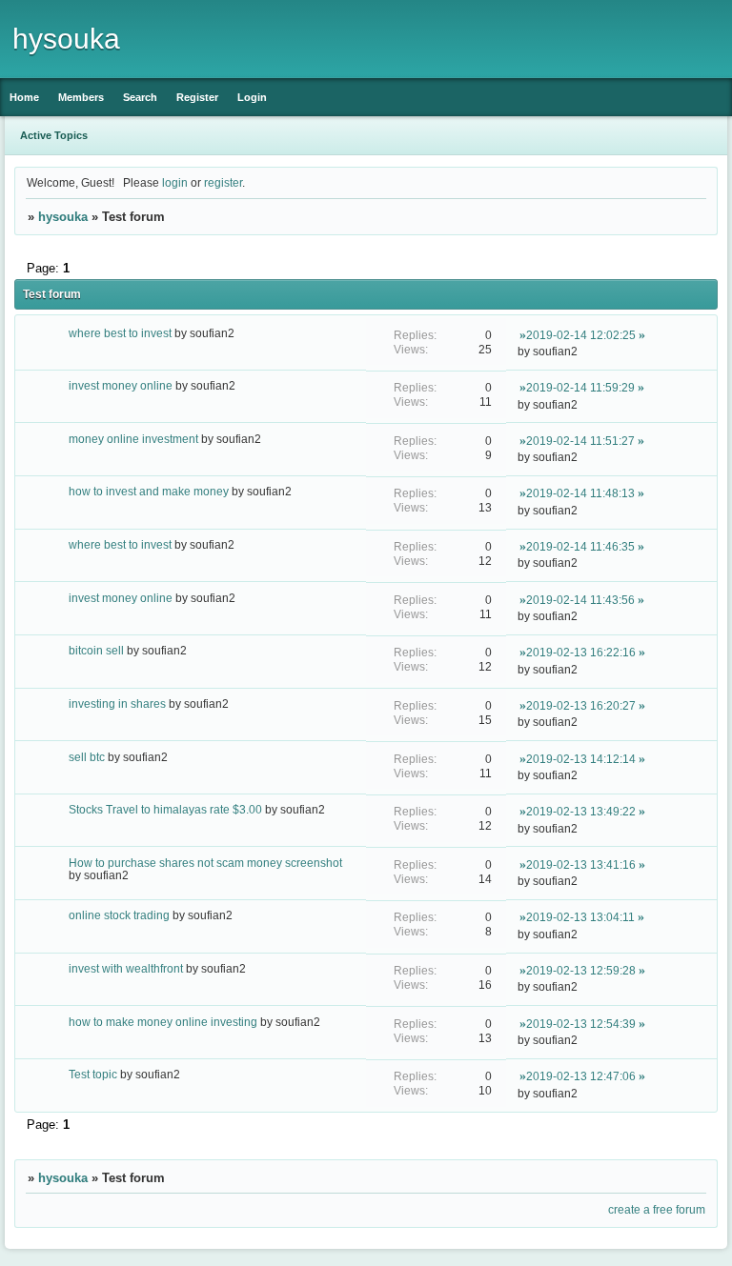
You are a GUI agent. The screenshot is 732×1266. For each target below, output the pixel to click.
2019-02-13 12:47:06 (581, 1076)
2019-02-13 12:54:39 (581, 1023)
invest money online (121, 385)
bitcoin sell (96, 650)
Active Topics (54, 135)
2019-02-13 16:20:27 (581, 705)
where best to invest (120, 333)
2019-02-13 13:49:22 (581, 811)
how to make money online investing (163, 1021)
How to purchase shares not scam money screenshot (205, 862)
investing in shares (117, 703)
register (223, 182)
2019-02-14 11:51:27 (580, 440)
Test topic (93, 1074)
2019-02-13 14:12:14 (581, 759)
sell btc (87, 757)
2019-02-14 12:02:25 (581, 335)
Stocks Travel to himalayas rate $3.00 (165, 809)
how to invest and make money (149, 491)
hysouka (63, 217)
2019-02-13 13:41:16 (581, 864)
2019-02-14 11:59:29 (580, 387)
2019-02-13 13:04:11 (580, 917)
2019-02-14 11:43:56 (580, 599)
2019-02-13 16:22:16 (581, 652)
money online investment (133, 438)
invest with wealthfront (126, 968)
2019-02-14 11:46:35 (580, 546)
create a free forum (656, 1209)
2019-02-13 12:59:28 (581, 970)
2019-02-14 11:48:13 (580, 493)
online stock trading (119, 915)
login (175, 182)
